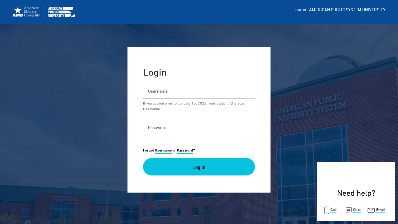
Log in (199, 167)
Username (163, 150)
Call (333, 209)
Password (185, 150)
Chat (356, 209)
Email (380, 209)
